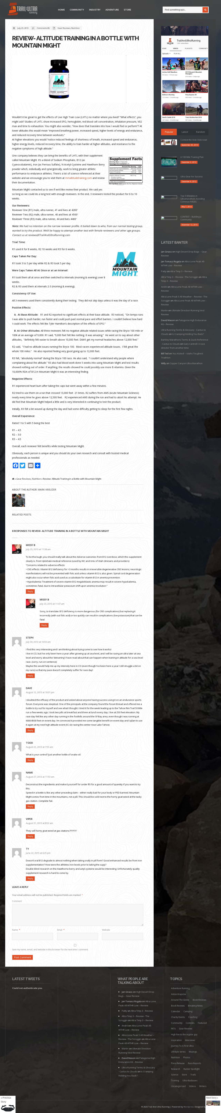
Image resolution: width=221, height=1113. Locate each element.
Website (106, 929)
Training (175, 1080)
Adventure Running (180, 988)
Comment (17, 901)
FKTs (173, 1028)
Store (127, 9)
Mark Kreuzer (47, 489)
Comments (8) (43, 28)
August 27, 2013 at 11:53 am (40, 776)
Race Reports (194, 1063)
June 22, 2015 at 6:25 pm (38, 852)
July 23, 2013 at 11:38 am (38, 549)
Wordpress (189, 1106)
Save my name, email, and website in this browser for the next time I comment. (50, 949)
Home (61, 9)
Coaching (192, 1017)
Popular (169, 131)
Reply (30, 591)
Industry (94, 9)
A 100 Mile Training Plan (192, 157)
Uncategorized (178, 1086)
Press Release (178, 1063)
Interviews (190, 1040)
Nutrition (75, 28)
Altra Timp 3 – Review (181, 271)
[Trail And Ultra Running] (22, 9)
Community (77, 9)
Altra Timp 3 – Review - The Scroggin (179, 277)
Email (61, 929)
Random (200, 131)
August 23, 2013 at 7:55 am (39, 746)
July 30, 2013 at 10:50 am (38, 641)
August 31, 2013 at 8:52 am (39, 823)
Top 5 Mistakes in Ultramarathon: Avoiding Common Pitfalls (192, 198)
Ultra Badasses (189, 1080)
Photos (186, 1057)
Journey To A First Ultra (182, 1045)
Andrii (164, 286)
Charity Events (178, 1017)
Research (175, 1069)
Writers (202, 1086)
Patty (163, 271)
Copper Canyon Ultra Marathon (186, 363)
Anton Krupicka (178, 994)
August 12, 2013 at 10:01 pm (40, 692)
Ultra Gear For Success (191, 176)
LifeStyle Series (178, 1051)
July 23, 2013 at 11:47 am (52, 603)
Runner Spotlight (192, 1069)
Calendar (175, 1011)
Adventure (112, 9)
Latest (185, 131)
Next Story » (212, 1097)
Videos (192, 1086)
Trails (193, 1074)
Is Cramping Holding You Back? (188, 334)
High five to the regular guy (184, 1034)
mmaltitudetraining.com (79, 178)
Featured (202, 1022)
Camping (188, 1011)
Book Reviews (199, 999)
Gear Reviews (63, 28)
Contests (190, 1022)
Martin (164, 310)
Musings (193, 1051)
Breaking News (195, 1005)
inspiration (176, 1040)
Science (174, 1074)
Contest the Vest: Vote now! (193, 139)
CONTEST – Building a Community (190, 218)
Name (16, 929)
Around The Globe (180, 999)
